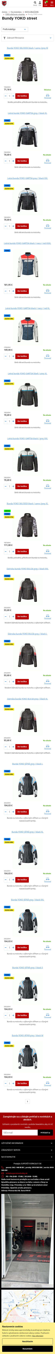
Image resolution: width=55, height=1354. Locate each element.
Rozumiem (27, 1348)
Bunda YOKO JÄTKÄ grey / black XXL (27, 899)
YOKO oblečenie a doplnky (15, 14)
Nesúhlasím (27, 1341)
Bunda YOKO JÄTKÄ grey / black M (27, 1035)
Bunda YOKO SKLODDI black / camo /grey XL (27, 503)
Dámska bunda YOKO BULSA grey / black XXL (27, 568)
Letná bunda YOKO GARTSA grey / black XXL (27, 178)
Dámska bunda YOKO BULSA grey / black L (27, 633)
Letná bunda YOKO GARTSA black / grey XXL (27, 438)
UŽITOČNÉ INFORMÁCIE (12, 1143)
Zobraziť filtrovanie (15, 37)
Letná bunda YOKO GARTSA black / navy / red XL (27, 308)
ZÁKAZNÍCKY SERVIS (10, 1150)
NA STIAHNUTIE (8, 1157)
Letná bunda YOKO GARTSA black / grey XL (27, 373)
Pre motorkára (16, 12)
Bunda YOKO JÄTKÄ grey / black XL (27, 831)
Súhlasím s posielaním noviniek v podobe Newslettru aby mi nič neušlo (27, 1125)
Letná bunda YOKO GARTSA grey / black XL (27, 113)
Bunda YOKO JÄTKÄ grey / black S (27, 967)
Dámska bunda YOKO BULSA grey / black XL (27, 698)
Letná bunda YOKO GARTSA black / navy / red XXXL (27, 243)
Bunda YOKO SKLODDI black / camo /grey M (27, 48)
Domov (4, 12)
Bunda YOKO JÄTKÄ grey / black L (27, 763)
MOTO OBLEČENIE (32, 12)
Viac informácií (37, 1336)
